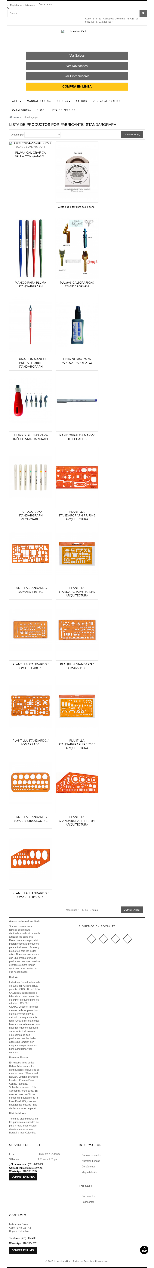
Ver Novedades (77, 66)
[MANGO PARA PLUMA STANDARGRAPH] (30, 248)
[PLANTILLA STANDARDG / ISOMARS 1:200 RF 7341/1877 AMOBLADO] (30, 630)
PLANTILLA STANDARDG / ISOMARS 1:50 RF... (30, 590)
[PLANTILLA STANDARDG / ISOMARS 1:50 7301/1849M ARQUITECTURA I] (30, 706)
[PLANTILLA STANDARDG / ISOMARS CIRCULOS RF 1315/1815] (30, 782)
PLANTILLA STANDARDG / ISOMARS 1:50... (30, 742)
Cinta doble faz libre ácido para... (77, 207)
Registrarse (16, 5)
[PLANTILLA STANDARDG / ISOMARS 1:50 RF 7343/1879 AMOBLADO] (30, 553)
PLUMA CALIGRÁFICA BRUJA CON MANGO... (30, 154)
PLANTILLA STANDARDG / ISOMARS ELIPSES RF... (30, 895)
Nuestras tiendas (91, 1161)
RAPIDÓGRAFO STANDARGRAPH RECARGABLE (30, 515)
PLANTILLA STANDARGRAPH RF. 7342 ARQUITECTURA (77, 591)
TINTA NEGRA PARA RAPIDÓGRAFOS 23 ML (77, 361)
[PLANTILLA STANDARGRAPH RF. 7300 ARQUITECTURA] (77, 706)
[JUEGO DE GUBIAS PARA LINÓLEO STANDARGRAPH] (30, 401)
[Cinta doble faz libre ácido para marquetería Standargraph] (77, 172)
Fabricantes (88, 1201)
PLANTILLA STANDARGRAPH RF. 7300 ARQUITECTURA (76, 744)
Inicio (15, 117)
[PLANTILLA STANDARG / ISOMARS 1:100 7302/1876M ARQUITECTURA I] (77, 630)
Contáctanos (45, 4)
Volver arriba (144, 1250)
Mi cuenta (30, 5)
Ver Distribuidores (77, 76)
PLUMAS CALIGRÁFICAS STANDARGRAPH (77, 284)
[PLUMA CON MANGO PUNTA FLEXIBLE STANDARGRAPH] (30, 324)
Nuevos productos (91, 1155)
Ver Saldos (77, 55)
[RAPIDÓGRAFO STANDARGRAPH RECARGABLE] (30, 477)
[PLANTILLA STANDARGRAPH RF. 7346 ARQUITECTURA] (77, 477)
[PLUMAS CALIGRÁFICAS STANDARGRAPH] (77, 248)
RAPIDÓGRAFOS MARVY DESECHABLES (76, 437)
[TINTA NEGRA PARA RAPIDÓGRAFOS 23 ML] (77, 324)
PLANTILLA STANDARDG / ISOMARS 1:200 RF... (30, 666)
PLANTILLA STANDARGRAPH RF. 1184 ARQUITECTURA (77, 820)
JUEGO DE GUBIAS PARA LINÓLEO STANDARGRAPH (30, 437)
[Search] (8, 8)
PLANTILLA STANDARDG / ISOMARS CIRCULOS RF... (30, 819)
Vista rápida (31, 150)
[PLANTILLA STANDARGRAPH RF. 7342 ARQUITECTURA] (77, 553)
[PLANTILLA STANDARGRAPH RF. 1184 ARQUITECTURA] (77, 782)
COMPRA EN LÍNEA (77, 86)
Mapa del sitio (89, 1172)
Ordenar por (17, 134)
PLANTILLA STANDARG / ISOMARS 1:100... (77, 666)
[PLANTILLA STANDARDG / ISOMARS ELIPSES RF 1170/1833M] (30, 859)
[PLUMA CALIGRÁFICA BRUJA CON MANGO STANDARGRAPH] (30, 145)
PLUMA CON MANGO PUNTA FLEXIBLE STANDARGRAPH (31, 363)
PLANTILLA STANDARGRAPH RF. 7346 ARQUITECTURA (77, 515)
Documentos (88, 1196)
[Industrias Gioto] (77, 40)
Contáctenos (88, 1166)
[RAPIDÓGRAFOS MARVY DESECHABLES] (77, 401)
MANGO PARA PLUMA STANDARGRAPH (30, 284)
